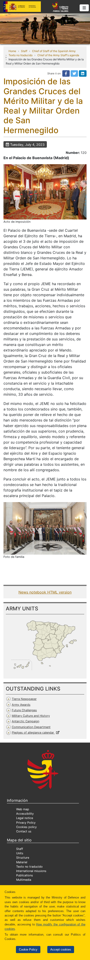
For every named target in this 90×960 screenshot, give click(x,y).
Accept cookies (60, 949)
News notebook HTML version (45, 592)
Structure (22, 857)
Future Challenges (24, 710)
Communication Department (31, 727)
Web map (22, 809)
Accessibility (25, 813)
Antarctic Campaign (25, 721)
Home (12, 51)
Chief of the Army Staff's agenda (58, 55)
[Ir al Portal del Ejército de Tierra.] (45, 28)
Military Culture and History (31, 715)
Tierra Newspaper (24, 699)
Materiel (21, 862)
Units (19, 853)
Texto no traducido (21, 55)
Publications (24, 875)
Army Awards (21, 704)
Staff (24, 51)
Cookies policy (26, 827)
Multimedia (23, 879)
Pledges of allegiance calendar (33, 732)
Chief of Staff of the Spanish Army (54, 51)
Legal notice (24, 818)
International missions (31, 871)
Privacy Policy (26, 822)
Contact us (23, 831)
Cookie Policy (28, 949)
